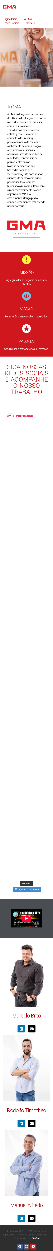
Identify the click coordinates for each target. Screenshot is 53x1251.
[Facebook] (20, 1247)
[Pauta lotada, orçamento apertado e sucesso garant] (26, 754)
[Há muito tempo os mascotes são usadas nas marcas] (26, 708)
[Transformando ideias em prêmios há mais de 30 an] (26, 570)
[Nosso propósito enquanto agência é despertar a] (26, 731)
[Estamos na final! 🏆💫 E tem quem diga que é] (26, 822)
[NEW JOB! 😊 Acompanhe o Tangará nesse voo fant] (26, 845)
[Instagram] (26, 1247)
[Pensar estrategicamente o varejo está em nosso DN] (26, 593)
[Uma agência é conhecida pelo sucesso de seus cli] (26, 662)
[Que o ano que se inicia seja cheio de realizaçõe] (26, 502)
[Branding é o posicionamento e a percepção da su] (26, 479)
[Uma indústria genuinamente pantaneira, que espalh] (26, 777)
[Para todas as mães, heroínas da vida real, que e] (26, 456)
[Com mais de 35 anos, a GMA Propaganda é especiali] (26, 548)
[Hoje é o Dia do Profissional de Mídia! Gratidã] (26, 433)
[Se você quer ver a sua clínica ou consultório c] (26, 525)
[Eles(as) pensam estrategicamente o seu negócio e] (26, 800)
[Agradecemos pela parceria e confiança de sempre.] (26, 639)
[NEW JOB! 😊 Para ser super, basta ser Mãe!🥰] (26, 868)
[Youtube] (33, 1247)
